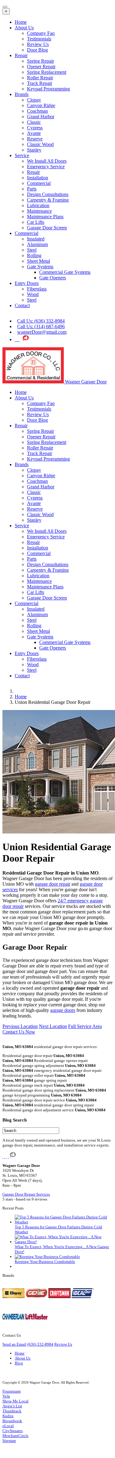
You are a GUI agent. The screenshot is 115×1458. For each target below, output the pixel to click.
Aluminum (37, 244)
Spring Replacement (46, 72)
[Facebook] (18, 339)
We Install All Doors (47, 161)
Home (21, 22)
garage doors (62, 1010)
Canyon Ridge (41, 105)
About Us (24, 27)
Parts (31, 188)
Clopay (34, 99)
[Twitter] (16, 339)
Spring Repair (40, 61)
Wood (33, 294)
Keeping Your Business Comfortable (45, 1261)
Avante (34, 133)
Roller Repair (40, 77)
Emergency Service (46, 166)
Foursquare (11, 1391)
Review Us (38, 44)
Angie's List (12, 1406)
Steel (31, 250)
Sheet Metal (38, 261)
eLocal (8, 1425)
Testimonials (39, 38)
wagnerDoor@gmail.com (42, 332)
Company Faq (41, 33)
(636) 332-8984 (40, 1344)
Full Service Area (85, 1026)
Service (22, 155)
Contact (22, 305)
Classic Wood (40, 144)
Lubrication (38, 205)
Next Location (53, 1026)
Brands (22, 94)
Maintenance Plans (45, 216)
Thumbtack (11, 1411)
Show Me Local (15, 1401)
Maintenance (39, 211)
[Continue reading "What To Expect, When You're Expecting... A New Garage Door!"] (64, 1241)
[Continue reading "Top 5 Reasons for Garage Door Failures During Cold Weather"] (64, 1222)
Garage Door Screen (47, 227)
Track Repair (39, 83)
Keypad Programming (48, 88)
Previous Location (20, 1026)
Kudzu (7, 1416)
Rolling (34, 255)
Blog (19, 1363)
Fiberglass (37, 288)
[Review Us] (26, 339)
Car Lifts (35, 222)
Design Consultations (47, 194)
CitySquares (12, 1430)
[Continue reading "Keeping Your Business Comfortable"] (47, 1256)
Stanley (34, 149)
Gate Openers (52, 277)
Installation (37, 177)
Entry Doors (27, 283)
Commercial (39, 183)
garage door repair (52, 884)
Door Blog (37, 49)
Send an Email (14, 1344)
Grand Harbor (40, 116)
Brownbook (12, 1420)
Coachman (37, 111)
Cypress (35, 127)
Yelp (6, 1396)
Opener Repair (41, 66)
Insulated (35, 238)
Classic (34, 122)
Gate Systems (40, 266)
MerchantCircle (15, 1435)
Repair (21, 55)
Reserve (35, 138)
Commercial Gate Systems (64, 272)
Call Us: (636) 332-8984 (41, 321)
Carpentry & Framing (48, 200)
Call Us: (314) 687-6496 (41, 326)
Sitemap (9, 1440)
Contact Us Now (18, 1031)
